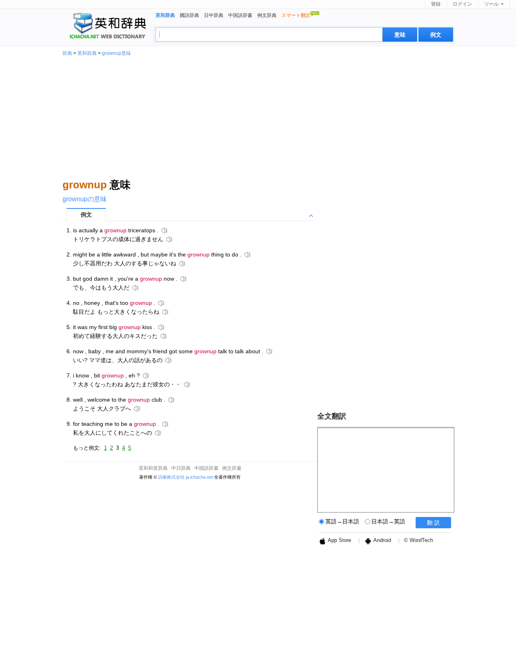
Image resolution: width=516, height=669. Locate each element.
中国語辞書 (240, 15)
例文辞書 (231, 468)
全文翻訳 (331, 416)
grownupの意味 (84, 199)
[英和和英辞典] (106, 27)
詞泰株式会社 (171, 477)
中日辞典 (181, 468)
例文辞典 (267, 15)
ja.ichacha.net (199, 477)
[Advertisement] (258, 116)
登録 (436, 4)
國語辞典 (189, 15)
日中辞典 (213, 15)
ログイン (462, 4)
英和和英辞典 (153, 468)
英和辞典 (87, 53)
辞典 (67, 53)
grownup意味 (116, 53)
